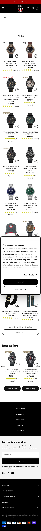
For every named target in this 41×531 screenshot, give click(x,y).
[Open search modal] (28, 8)
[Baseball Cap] (11, 228)
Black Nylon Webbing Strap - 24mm (10, 312)
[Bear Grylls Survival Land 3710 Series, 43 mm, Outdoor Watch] (30, 228)
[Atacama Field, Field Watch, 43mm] (11, 120)
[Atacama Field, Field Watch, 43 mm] (30, 84)
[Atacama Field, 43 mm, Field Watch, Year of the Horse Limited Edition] (11, 84)
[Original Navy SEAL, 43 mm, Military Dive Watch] (12, 358)
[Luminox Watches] (20, 8)
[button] (11, 70)
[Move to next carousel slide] (38, 366)
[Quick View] (17, 56)
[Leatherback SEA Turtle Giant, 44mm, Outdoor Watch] (30, 358)
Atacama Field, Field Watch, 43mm (11, 133)
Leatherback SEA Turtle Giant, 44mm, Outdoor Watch (30, 372)
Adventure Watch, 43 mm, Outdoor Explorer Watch (11, 63)
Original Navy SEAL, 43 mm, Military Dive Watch (12, 372)
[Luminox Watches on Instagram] (8, 473)
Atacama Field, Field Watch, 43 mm (30, 97)
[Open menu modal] (3, 8)
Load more (20, 332)
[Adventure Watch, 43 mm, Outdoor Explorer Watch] (11, 50)
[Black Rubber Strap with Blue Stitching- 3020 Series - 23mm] (30, 300)
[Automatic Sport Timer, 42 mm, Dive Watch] (30, 155)
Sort (22, 36)
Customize (19, 289)
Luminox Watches (18, 515)
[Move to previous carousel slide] (3, 366)
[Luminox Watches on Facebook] (3, 473)
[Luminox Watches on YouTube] (12, 473)
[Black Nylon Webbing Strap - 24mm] (11, 300)
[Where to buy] (33, 8)
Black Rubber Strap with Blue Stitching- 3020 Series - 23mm (30, 313)
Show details (29, 275)
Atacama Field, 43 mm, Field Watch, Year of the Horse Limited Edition (10, 99)
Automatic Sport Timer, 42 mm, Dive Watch (30, 169)
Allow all (20, 282)
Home (4, 17)
